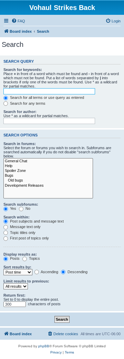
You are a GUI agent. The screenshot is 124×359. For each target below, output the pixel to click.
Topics (34, 258)
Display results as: (20, 254)
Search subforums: (20, 204)
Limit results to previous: (26, 281)
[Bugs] (48, 175)
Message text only (25, 227)
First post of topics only (29, 238)
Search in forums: (19, 144)
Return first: (14, 295)
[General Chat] (48, 161)
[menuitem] (18, 21)
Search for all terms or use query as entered (46, 97)
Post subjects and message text (36, 221)
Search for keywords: (22, 70)
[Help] (48, 166)
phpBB (43, 346)
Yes (12, 208)
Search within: (16, 217)
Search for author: (20, 112)
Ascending (49, 272)
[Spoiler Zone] (48, 170)
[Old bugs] (48, 180)
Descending (76, 272)
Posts (14, 258)
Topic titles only (22, 232)
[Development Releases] (48, 185)
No (27, 208)
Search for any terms (27, 103)
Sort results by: (17, 267)
